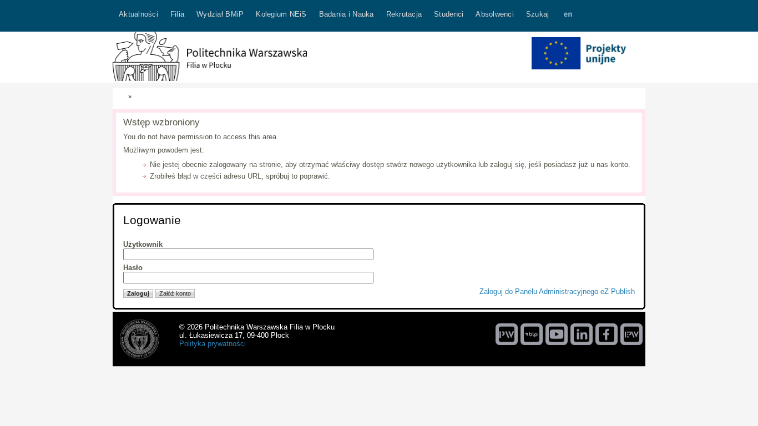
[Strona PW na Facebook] (606, 334)
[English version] (567, 16)
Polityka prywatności (212, 343)
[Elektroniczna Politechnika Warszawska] (631, 334)
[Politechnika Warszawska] (507, 334)
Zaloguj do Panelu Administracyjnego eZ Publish (557, 291)
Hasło (133, 267)
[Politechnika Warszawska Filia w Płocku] (210, 78)
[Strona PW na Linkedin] (581, 334)
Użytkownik (143, 244)
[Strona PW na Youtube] (556, 334)
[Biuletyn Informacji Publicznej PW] (532, 334)
